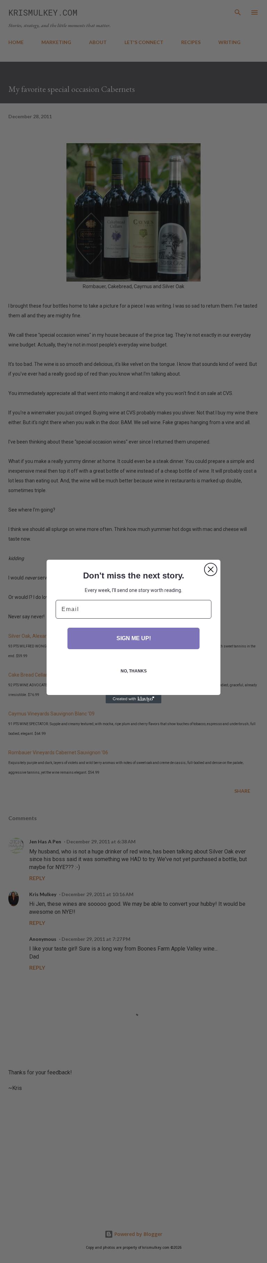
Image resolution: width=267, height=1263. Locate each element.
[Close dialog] (210, 569)
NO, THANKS (134, 671)
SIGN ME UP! (133, 638)
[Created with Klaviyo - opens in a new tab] (133, 699)
